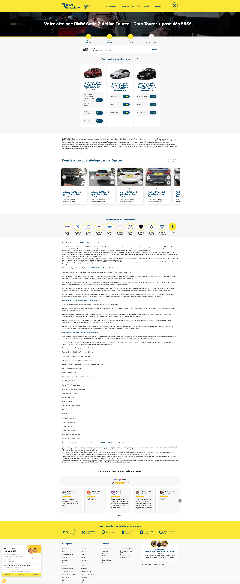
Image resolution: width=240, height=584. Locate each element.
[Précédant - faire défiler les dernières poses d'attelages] (169, 160)
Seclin (64, 580)
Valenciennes (85, 583)
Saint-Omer (65, 577)
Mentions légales (107, 560)
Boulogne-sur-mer (67, 554)
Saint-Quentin (85, 577)
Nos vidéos (105, 555)
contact (158, 6)
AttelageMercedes (120, 233)
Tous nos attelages (125, 555)
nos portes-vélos (127, 6)
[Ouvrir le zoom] (84, 182)
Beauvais (83, 551)
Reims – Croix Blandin (68, 574)
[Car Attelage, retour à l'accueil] (71, 6)
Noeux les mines (67, 571)
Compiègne (84, 560)
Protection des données (127, 549)
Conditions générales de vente (127, 552)
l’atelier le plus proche (158, 555)
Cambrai (64, 557)
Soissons (65, 583)
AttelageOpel (130, 233)
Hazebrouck (84, 563)
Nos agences (105, 551)
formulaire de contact (167, 557)
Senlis (82, 580)
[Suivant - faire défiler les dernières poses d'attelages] (174, 160)
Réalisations (123, 557)
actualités (147, 6)
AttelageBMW (78, 233)
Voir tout (173, 232)
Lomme (83, 566)
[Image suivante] (84, 177)
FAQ (138, 6)
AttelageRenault (151, 233)
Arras (64, 551)
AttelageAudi (67, 233)
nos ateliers (174, 9)
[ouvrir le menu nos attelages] (116, 6)
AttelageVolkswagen (162, 233)
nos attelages (111, 6)
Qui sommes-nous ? (107, 549)
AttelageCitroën (88, 233)
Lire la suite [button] (139, 510)
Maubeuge (84, 568)
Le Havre (64, 566)
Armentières (84, 549)
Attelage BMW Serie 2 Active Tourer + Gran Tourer (72, 194)
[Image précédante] (64, 177)
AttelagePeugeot (141, 233)
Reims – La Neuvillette (87, 574)
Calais (82, 554)
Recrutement (105, 553)
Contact (104, 558)
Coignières (65, 560)
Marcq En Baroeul (67, 568)
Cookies (104, 562)
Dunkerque (65, 563)
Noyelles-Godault (86, 571)
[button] (60, 500)
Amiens (64, 549)
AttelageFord (109, 233)
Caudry (83, 557)
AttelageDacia (99, 233)
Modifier (155, 49)
